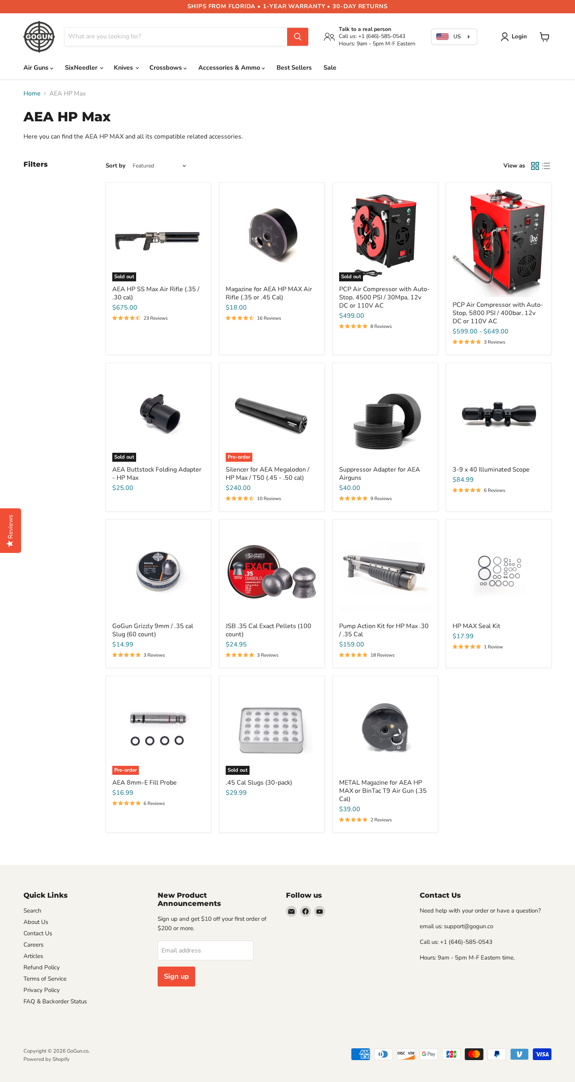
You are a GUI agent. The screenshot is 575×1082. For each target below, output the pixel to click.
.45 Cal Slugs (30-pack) (259, 782)
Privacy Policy (41, 990)
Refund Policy (41, 967)
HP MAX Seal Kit (476, 626)
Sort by (116, 165)
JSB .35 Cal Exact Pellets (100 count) (268, 630)
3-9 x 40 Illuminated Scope (491, 469)
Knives (124, 67)
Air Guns (36, 67)
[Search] (297, 37)
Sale (329, 67)
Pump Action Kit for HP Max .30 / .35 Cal (384, 630)
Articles (33, 956)
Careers (33, 945)
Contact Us (37, 933)
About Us (35, 922)
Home (32, 93)
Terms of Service (44, 979)
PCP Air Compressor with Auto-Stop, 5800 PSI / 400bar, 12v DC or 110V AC (498, 313)
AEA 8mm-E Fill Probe (144, 782)
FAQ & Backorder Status (55, 1001)
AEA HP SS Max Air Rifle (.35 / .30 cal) (155, 293)
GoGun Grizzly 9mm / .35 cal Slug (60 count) (152, 630)
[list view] (546, 165)
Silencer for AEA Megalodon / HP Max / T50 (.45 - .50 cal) (267, 473)
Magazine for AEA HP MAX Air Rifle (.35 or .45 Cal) (269, 293)
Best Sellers (294, 67)
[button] (515, 36)
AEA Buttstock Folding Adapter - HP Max (156, 473)
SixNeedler (82, 67)
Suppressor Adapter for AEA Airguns (379, 473)
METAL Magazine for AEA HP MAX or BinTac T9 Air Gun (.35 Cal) (383, 790)
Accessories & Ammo (230, 67)
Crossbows (166, 67)
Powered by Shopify (46, 1059)
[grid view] (535, 165)
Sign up (176, 976)
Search (32, 911)
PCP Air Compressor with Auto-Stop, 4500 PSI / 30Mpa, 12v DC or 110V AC (384, 297)
